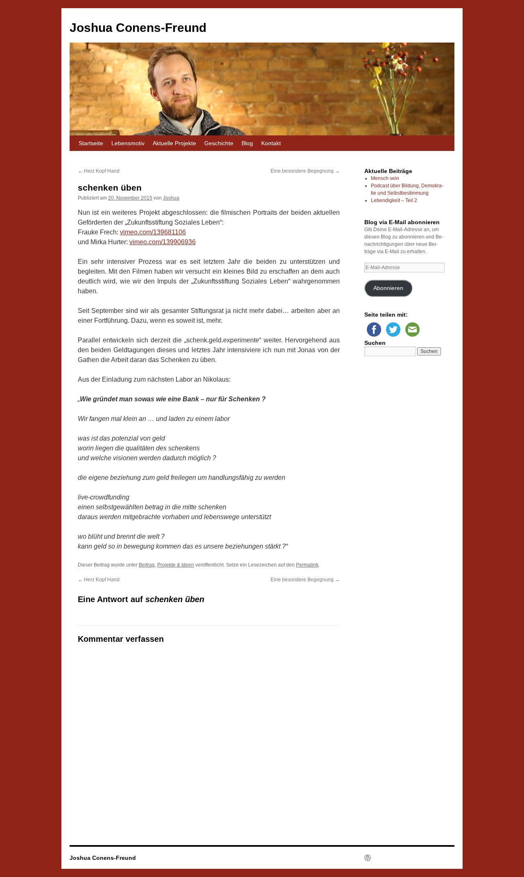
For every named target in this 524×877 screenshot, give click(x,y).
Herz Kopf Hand (99, 171)
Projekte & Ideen (175, 565)
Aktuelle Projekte (174, 143)
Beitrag (147, 565)
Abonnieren (388, 288)
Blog (247, 143)
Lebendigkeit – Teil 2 (394, 200)
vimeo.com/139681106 (153, 232)
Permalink (307, 565)
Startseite (91, 143)
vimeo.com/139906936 (162, 241)
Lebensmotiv (128, 143)
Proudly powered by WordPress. (400, 858)
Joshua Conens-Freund (138, 27)
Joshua (171, 198)
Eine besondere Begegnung (305, 171)
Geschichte (218, 143)
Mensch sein (385, 178)
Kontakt (271, 143)
